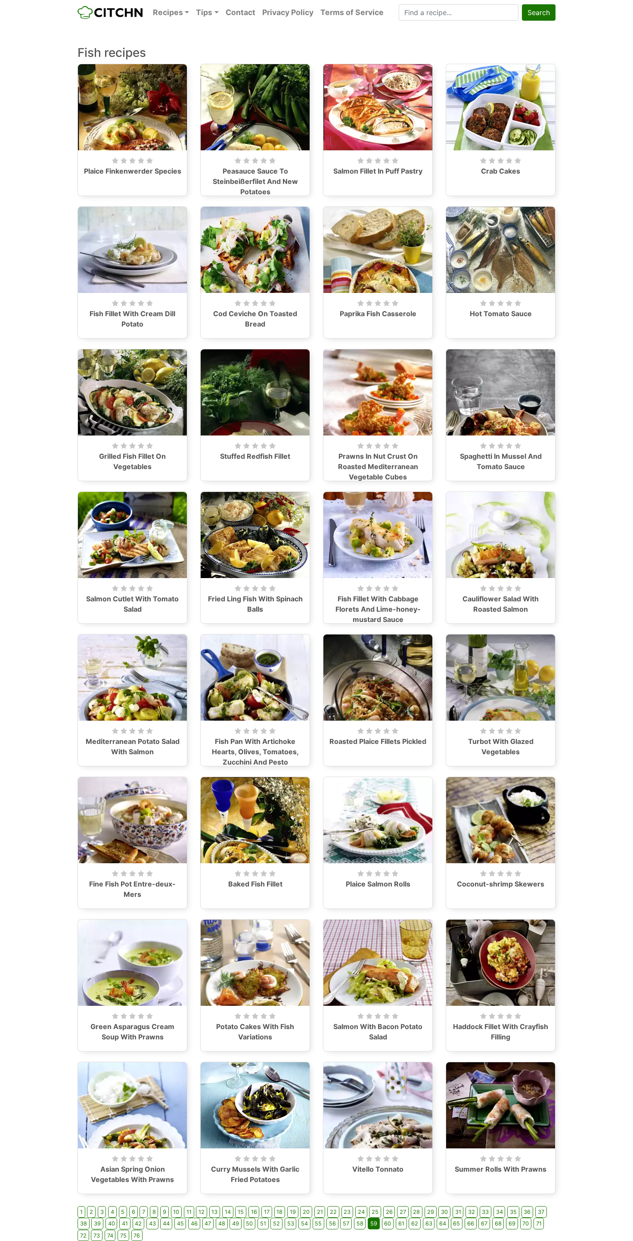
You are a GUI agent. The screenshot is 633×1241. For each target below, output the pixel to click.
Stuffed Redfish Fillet (255, 456)
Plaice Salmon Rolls (378, 884)
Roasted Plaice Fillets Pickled (377, 741)
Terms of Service (352, 12)
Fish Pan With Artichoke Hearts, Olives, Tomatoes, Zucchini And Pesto (255, 751)
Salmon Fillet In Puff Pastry (377, 171)
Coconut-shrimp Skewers (500, 884)
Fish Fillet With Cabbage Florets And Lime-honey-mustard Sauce (378, 609)
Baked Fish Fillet (255, 884)
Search (539, 12)
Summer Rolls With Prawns (500, 1169)
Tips (204, 12)
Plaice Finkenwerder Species (132, 171)
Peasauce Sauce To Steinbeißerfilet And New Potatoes (255, 181)
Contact (240, 12)
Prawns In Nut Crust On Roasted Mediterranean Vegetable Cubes (378, 466)
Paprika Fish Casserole (378, 313)
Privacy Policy (287, 12)
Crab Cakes (500, 171)
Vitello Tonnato (377, 1169)
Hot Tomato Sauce (501, 313)
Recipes (168, 12)
